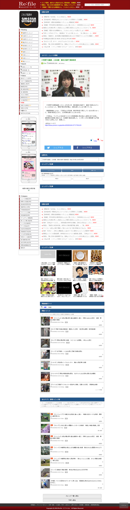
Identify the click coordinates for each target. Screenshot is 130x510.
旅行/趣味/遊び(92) (25, 239)
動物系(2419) (24, 86)
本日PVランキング (75, 403)
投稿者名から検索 (69, 314)
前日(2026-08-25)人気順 (87, 403)
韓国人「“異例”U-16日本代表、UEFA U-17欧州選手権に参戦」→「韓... (64, 225)
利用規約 (33, 505)
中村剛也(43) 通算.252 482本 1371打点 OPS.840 (57, 38)
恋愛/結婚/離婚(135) (26, 245)
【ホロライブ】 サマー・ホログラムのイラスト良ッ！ (59, 41)
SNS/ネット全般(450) (26, 237)
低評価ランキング (27, 48)
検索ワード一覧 (26, 73)
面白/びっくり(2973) (26, 78)
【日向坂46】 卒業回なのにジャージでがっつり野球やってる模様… (63, 19)
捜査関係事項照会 (95, 505)
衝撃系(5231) (24, 97)
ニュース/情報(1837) (26, 198)
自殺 (45, 307)
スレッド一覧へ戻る (72, 496)
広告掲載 (81, 505)
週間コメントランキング (82, 404)
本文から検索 (60, 314)
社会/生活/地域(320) (26, 228)
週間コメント (26, 52)
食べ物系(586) (24, 92)
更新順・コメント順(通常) (48, 175)
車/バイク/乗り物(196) (26, 220)
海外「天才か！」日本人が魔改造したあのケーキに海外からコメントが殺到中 (66, 231)
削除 (81, 175)
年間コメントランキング (50, 406)
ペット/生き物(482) (26, 223)
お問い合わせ (74, 505)
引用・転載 (51, 505)
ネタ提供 (58, 505)
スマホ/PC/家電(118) (26, 234)
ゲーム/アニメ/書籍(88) (27, 218)
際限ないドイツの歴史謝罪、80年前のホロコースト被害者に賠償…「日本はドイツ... (68, 233)
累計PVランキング (28, 42)
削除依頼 (87, 505)
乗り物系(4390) (24, 89)
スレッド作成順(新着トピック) (49, 403)
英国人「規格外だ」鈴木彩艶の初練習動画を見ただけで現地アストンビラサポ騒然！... (69, 36)
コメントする (51, 170)
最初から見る (59, 175)
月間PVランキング (28, 36)
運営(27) (23, 247)
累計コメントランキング (63, 406)
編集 (84, 175)
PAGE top (124, 505)
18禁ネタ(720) (24, 108)
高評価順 (70, 175)
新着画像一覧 (25, 70)
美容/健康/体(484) (25, 215)
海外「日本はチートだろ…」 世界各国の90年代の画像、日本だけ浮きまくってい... (68, 222)
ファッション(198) (25, 212)
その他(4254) (24, 100)
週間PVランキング (28, 33)
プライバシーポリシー (42, 505)
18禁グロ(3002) (25, 105)
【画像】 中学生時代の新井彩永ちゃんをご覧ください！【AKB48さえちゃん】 (66, 25)
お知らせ (67, 505)
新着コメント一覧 (27, 67)
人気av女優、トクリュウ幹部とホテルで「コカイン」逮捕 (60, 47)
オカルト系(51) (24, 94)
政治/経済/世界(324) (26, 204)
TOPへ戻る (72, 500)
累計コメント (26, 61)
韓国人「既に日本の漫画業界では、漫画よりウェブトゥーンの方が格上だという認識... (69, 44)
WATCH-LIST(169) (25, 113)
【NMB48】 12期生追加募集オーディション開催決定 (59, 22)
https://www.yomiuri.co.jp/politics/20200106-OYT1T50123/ (63, 125)
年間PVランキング (28, 39)
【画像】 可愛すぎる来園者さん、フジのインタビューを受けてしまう (64, 30)
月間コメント (26, 55)
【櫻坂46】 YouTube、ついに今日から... (55, 17)
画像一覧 (93, 170)
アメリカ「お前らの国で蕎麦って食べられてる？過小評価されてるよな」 (65, 228)
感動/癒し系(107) (25, 84)
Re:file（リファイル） (64, 508)
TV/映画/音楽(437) (25, 209)
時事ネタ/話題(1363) (26, 201)
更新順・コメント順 (63, 403)
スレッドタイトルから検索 (48, 314)
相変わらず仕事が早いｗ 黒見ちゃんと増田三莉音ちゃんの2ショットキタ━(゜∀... (67, 27)
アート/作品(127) (25, 226)
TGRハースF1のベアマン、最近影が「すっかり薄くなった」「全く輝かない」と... (67, 33)
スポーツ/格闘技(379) (26, 81)
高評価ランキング (27, 45)
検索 (72, 170)
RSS (63, 505)
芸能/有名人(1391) (25, 207)
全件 (65, 175)
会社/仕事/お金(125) (26, 242)
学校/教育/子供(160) (26, 231)
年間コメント (26, 58)
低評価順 (76, 175)
